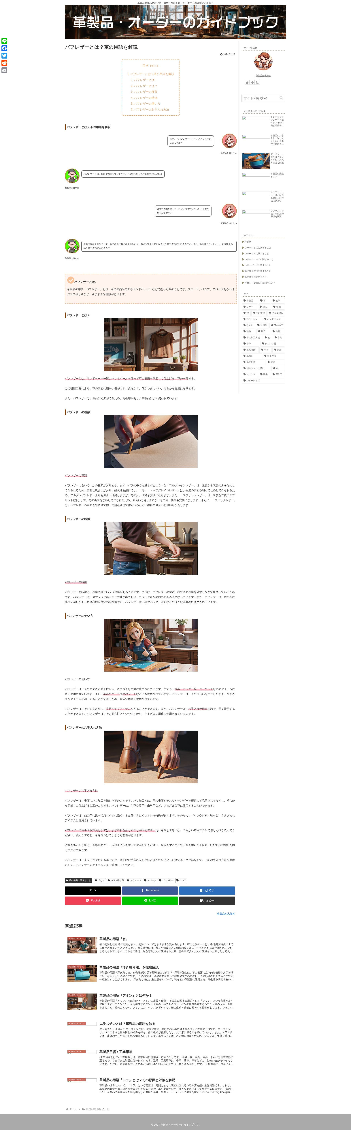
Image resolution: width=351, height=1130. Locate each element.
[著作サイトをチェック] (247, 82)
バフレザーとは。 (145, 79)
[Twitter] (4, 55)
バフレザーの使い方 (147, 103)
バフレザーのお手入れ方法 (151, 109)
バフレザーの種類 (145, 91)
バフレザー (167, 880)
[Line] (4, 41)
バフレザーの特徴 (145, 97)
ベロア (183, 880)
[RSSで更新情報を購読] (257, 82)
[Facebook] (4, 48)
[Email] (4, 70)
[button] (207, 901)
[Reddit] (4, 63)
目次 (145, 66)
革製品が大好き (263, 75)
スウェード (135, 880)
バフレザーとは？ (145, 85)
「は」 (101, 880)
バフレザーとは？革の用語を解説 (152, 74)
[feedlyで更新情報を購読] (252, 82)
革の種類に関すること (80, 880)
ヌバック (151, 880)
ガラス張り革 (117, 880)
